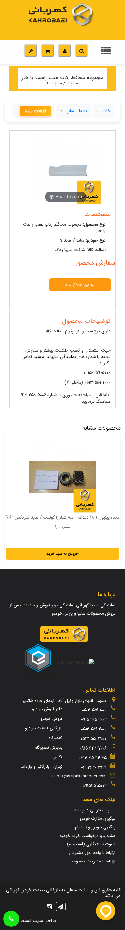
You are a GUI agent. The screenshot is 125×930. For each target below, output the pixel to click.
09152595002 (95, 785)
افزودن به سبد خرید (62, 554)
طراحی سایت (43, 920)
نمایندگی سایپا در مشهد (54, 356)
